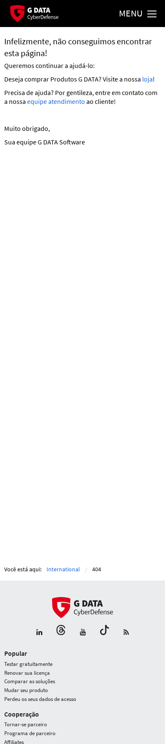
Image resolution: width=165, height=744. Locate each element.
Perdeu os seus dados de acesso (40, 699)
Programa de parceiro (29, 733)
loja (147, 79)
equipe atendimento (56, 101)
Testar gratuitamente (28, 664)
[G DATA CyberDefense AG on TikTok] (104, 632)
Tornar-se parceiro (25, 724)
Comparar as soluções (29, 681)
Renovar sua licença (27, 672)
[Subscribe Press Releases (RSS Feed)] (126, 632)
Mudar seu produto (26, 690)
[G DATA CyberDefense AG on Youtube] (83, 632)
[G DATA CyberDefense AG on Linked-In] (39, 632)
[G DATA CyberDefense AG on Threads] (61, 632)
